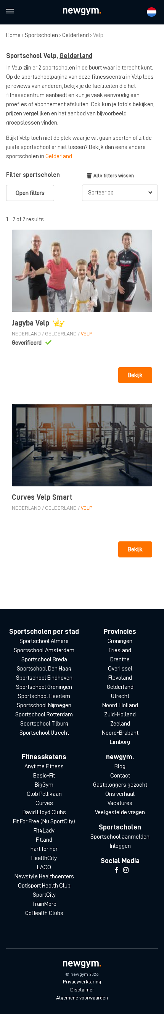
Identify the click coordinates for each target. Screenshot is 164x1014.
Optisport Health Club (44, 886)
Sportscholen (41, 35)
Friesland (120, 650)
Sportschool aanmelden (120, 837)
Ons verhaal (120, 794)
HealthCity (44, 858)
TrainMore (44, 904)
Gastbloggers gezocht (120, 785)
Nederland (26, 333)
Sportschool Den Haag (44, 669)
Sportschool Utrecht (44, 733)
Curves (44, 803)
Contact (120, 776)
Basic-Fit (44, 776)
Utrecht (120, 696)
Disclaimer (82, 989)
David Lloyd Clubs (44, 812)
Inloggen (120, 846)
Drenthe (120, 659)
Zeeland (120, 724)
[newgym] (82, 11)
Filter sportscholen (33, 175)
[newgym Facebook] (116, 870)
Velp (86, 333)
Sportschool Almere (44, 641)
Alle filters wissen (113, 175)
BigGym (44, 785)
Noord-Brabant (120, 733)
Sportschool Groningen (44, 687)
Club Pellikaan (44, 794)
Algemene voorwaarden (82, 997)
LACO (44, 867)
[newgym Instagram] (126, 870)
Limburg (120, 742)
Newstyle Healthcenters (44, 876)
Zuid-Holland (120, 714)
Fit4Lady (44, 831)
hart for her (44, 849)
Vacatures (120, 803)
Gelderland (75, 35)
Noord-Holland (120, 705)
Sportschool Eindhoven (44, 678)
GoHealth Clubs (44, 913)
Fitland (44, 840)
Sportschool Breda (44, 659)
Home (13, 35)
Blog (119, 766)
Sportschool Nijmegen (44, 705)
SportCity (44, 895)
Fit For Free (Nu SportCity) (44, 821)
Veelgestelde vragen (120, 812)
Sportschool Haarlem (44, 696)
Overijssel (120, 669)
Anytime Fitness (44, 766)
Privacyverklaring (82, 981)
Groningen (120, 641)
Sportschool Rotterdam (44, 714)
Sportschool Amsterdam (44, 650)
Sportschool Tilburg (44, 724)
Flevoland (120, 678)
